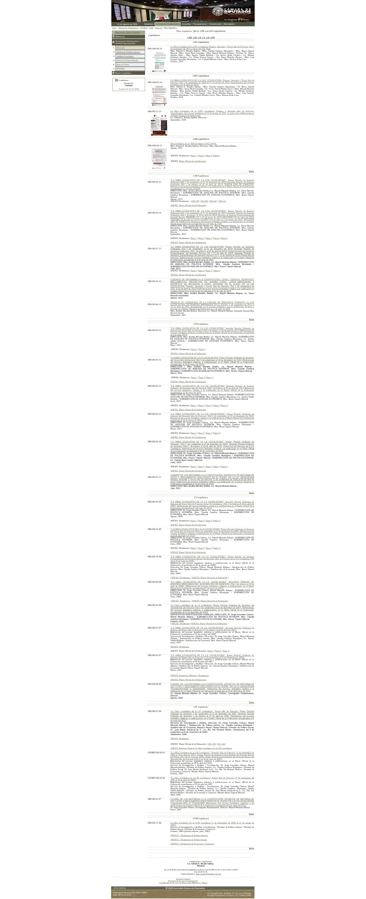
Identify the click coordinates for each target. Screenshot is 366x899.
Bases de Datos (122, 65)
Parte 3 (209, 156)
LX (203, 37)
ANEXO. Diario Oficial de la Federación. (188, 680)
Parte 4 (217, 156)
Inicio (251, 171)
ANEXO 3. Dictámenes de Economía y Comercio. (192, 844)
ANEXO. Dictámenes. (180, 578)
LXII (195, 37)
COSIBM (143, 28)
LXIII (189, 37)
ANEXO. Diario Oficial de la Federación (188, 205)
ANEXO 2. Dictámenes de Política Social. (188, 840)
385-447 (213, 201)
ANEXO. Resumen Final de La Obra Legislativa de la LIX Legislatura (201, 748)
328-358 (195, 201)
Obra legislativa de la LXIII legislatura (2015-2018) (193, 144)
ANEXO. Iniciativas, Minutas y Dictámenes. (189, 675)
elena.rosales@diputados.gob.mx (208, 874)
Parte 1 (194, 156)
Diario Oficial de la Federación (192, 161)
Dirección (158, 28)
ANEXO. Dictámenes (180, 624)
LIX (207, 37)
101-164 (221, 744)
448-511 (222, 201)
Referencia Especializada (127, 60)
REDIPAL (120, 69)
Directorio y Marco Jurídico (127, 32)
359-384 (204, 201)
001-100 (212, 744)
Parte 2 (201, 156)
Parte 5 (224, 238)
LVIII (212, 37)
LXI (199, 37)
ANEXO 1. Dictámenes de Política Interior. (189, 835)
